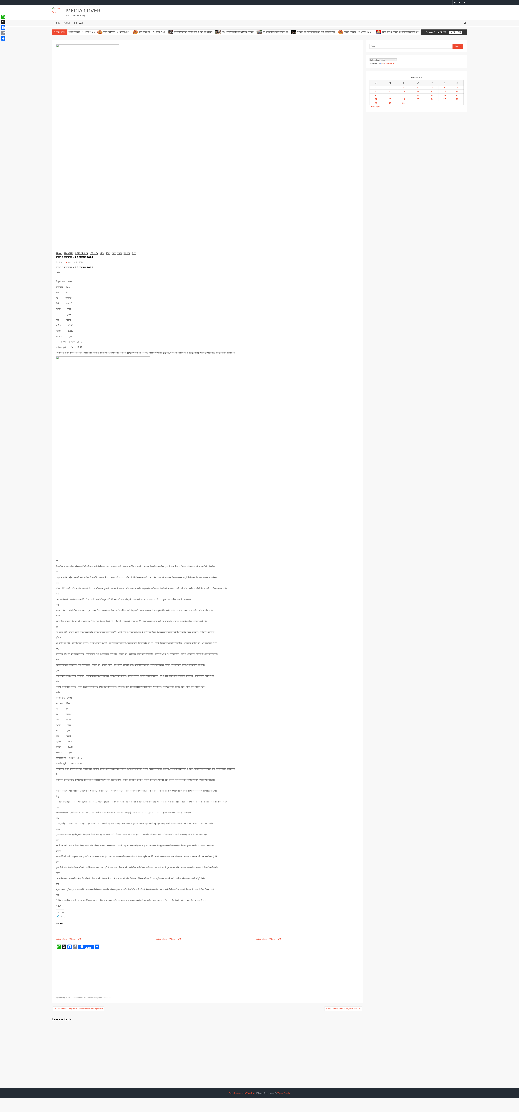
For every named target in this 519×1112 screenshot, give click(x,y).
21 (457, 95)
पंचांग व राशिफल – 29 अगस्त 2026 (397, 32)
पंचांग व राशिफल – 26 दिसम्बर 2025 (68, 939)
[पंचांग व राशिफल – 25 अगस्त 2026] (294, 32)
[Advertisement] (208, 970)
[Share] (3, 38)
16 (390, 95)
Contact (78, 23)
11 (418, 91)
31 (403, 103)
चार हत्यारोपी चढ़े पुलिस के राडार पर (229, 32)
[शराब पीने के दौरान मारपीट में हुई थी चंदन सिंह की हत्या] (125, 32)
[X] (3, 22)
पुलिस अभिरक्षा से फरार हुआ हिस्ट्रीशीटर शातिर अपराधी (355, 32)
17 (403, 95)
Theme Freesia (283, 1093)
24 (403, 99)
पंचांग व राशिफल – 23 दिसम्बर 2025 (268, 939)
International (81, 253)
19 (432, 95)
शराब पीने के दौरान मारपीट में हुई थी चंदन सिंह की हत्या (147, 32)
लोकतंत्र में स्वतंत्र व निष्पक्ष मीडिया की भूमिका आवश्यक (341, 1009)
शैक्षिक (134, 253)
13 (444, 91)
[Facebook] (3, 27)
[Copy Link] (3, 33)
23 (390, 99)
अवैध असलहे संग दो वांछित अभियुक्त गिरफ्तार (191, 32)
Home (57, 23)
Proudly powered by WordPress (242, 1093)
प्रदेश (114, 253)
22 (376, 99)
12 (432, 91)
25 (418, 99)
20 (444, 95)
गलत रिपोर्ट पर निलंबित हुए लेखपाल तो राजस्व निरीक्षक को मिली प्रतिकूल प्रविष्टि (80, 1009)
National (94, 253)
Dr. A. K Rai (60, 262)
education (68, 253)
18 (418, 95)
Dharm (59, 253)
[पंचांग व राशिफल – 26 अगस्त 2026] (89, 32)
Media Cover (83, 10)
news (102, 253)
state (108, 253)
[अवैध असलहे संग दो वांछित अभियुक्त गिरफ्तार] (172, 32)
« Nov (372, 106)
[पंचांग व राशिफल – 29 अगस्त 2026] (381, 32)
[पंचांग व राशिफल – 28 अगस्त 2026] (416, 32)
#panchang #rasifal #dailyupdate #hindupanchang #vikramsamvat (83, 997)
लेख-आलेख (127, 253)
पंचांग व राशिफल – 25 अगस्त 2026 (311, 32)
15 (376, 95)
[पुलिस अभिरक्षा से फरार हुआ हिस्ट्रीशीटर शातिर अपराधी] (332, 32)
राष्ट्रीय (119, 253)
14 (457, 91)
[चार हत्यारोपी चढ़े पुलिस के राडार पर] (213, 32)
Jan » (378, 106)
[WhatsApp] (3, 16)
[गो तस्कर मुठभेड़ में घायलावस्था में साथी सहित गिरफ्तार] (247, 32)
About (67, 23)
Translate (389, 63)
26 (432, 99)
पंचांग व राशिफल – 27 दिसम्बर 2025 (168, 939)
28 (457, 99)
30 (390, 103)
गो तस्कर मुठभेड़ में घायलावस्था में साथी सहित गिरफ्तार (270, 32)
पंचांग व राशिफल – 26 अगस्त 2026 (106, 32)
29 (376, 103)
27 (444, 99)
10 (403, 91)
